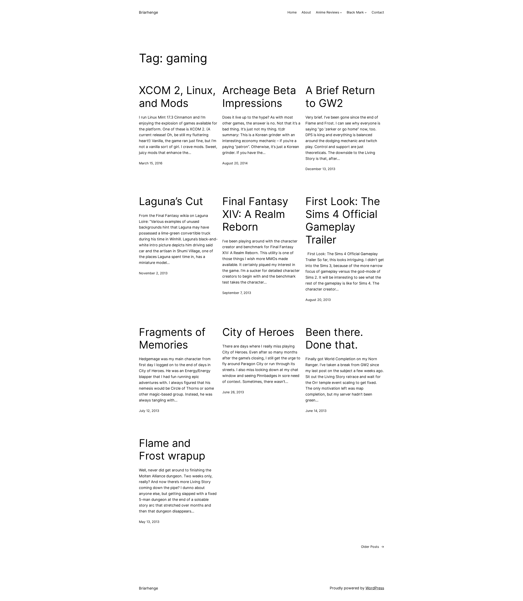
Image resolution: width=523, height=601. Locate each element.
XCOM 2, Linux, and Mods (177, 96)
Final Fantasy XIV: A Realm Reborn (255, 214)
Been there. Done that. (334, 338)
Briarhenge (148, 12)
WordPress (374, 588)
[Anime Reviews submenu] (341, 12)
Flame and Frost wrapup (172, 449)
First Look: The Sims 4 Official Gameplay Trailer (342, 220)
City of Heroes (258, 332)
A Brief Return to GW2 (340, 96)
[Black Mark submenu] (366, 12)
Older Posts (372, 547)
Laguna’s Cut (171, 201)
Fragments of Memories (172, 338)
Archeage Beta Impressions (259, 96)
